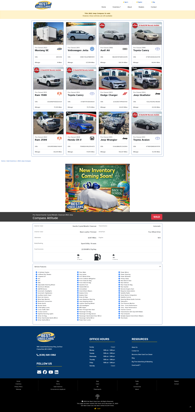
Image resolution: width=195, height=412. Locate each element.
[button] (97, 294)
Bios (58, 381)
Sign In (126, 2)
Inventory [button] (116, 7)
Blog (153, 2)
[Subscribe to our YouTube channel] (51, 373)
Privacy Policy (18, 387)
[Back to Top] (190, 407)
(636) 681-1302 (47, 354)
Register (140, 2)
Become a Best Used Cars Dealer (142, 354)
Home (104, 7)
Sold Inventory (11, 161)
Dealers (141, 7)
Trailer (137, 381)
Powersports (97, 389)
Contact (154, 7)
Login (98, 408)
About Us (134, 347)
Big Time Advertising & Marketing (142, 362)
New (97, 381)
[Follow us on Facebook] (45, 373)
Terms (58, 384)
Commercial (137, 387)
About (130, 7)
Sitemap (18, 389)
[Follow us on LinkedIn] (56, 373)
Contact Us (135, 351)
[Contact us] (39, 373)
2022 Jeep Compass (24, 161)
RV (97, 387)
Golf (137, 384)
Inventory (18, 384)
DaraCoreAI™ (136, 365)
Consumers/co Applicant (58, 389)
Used (97, 384)
